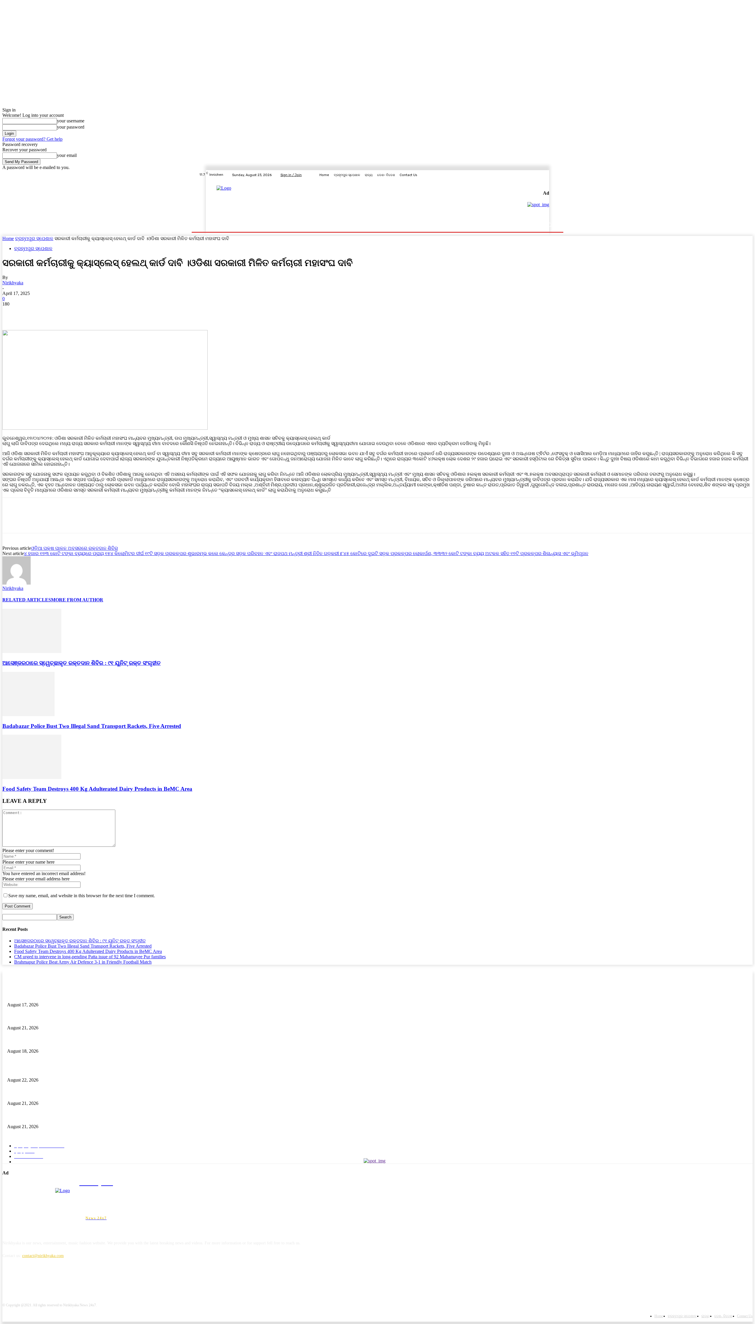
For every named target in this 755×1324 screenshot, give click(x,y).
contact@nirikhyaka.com (43, 1256)
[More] (97, 313)
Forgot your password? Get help (32, 139)
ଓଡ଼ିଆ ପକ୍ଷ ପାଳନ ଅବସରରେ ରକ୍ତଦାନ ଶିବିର (74, 548)
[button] (549, 225)
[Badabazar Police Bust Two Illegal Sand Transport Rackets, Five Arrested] (28, 714)
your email (67, 155)
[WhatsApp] (76, 313)
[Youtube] (552, 174)
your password (70, 126)
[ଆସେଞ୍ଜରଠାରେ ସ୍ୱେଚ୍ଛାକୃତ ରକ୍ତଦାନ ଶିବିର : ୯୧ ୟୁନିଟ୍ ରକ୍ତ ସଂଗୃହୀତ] (31, 651)
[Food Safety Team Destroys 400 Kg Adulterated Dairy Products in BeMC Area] (31, 777)
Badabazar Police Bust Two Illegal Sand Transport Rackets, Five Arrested (91, 726)
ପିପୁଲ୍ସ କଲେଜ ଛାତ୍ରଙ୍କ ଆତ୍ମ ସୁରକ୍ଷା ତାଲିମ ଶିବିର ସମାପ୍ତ (58, 1041)
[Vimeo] (545, 174)
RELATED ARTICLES (26, 599)
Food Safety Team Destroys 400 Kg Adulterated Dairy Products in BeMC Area (97, 789)
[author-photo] (16, 582)
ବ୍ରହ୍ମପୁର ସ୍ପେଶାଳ (34, 238)
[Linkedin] (38, 1283)
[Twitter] (538, 174)
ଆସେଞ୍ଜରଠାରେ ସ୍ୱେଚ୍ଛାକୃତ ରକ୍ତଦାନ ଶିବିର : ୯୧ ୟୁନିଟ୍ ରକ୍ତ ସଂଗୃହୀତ (81, 663)
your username (70, 120)
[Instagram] (531, 174)
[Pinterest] (54, 313)
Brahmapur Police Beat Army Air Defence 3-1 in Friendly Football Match (83, 961)
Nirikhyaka (12, 282)
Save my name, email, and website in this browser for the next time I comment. (81, 895)
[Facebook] (524, 174)
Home (8, 238)
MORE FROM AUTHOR (77, 599)
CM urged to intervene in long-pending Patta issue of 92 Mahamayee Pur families (90, 956)
